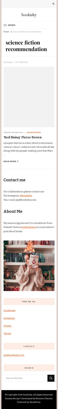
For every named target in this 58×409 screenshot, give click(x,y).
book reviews (34, 132)
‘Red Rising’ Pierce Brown (23, 137)
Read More (10, 161)
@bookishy (26, 195)
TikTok (7, 333)
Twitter (8, 325)
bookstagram (28, 227)
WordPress (34, 402)
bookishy (29, 14)
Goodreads (9, 310)
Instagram (9, 318)
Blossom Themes (44, 398)
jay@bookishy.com (14, 355)
